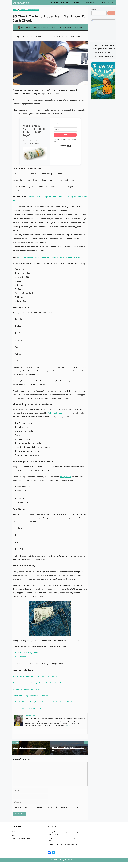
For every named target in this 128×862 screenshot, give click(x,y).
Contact (14, 832)
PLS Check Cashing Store (26, 653)
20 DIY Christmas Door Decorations (59, 844)
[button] (35, 154)
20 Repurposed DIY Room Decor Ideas (60, 838)
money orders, (65, 477)
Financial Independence (29, 10)
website (69, 725)
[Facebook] (17, 731)
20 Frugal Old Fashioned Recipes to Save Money (63, 832)
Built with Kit (65, 145)
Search (93, 9)
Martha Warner (25, 27)
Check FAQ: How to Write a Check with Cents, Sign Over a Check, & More (49, 257)
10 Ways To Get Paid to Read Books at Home (29, 748)
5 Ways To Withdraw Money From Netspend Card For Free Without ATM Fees (44, 702)
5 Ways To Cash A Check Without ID (27, 708)
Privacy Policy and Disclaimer (21, 838)
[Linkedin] (14, 731)
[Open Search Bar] (113, 2)
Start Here (65, 2)
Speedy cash (20, 657)
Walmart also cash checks (58, 413)
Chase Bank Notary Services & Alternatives (30, 695)
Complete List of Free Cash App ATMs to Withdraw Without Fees (39, 683)
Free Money (54, 2)
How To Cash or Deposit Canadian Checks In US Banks (35, 676)
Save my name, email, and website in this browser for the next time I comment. (47, 807)
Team (13, 835)
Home (15, 10)
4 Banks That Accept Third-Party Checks (29, 689)
